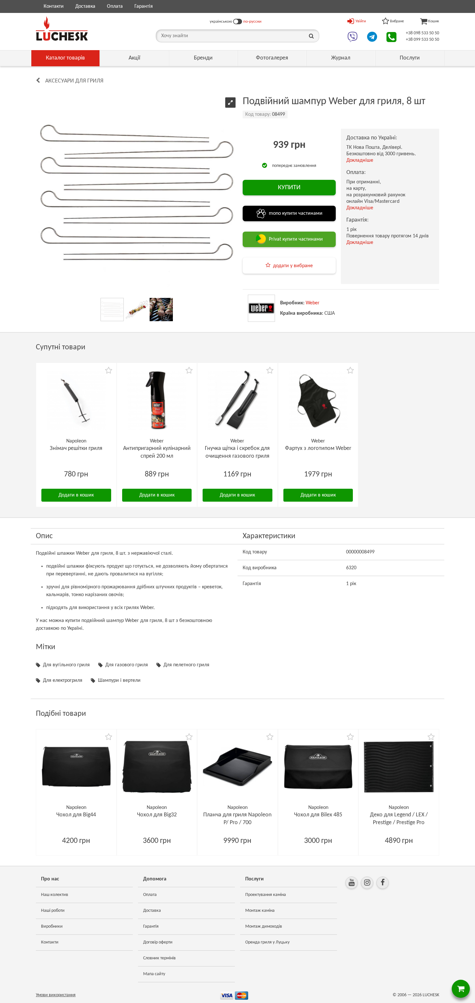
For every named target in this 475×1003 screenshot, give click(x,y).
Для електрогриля (62, 680)
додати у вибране (293, 265)
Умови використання (56, 995)
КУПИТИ (289, 187)
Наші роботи (53, 910)
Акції (134, 58)
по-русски (252, 21)
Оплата (115, 6)
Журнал (340, 58)
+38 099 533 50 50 (422, 39)
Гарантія (143, 6)
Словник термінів (159, 958)
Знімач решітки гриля (76, 448)
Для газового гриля (126, 665)
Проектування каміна (265, 894)
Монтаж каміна (260, 910)
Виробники (52, 926)
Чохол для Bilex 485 (318, 815)
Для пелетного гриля (186, 665)
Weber (313, 303)
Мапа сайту (154, 974)
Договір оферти (158, 942)
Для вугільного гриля (66, 665)
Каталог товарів (65, 58)
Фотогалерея (272, 58)
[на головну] (62, 28)
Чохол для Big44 (76, 815)
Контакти (54, 6)
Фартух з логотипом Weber (318, 448)
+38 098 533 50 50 (422, 33)
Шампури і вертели (119, 680)
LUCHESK (431, 995)
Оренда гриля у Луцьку (267, 942)
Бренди (203, 58)
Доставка (85, 6)
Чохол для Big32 (157, 815)
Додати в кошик (76, 495)
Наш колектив (54, 894)
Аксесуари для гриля (74, 81)
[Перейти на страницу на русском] (237, 22)
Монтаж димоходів (263, 926)
